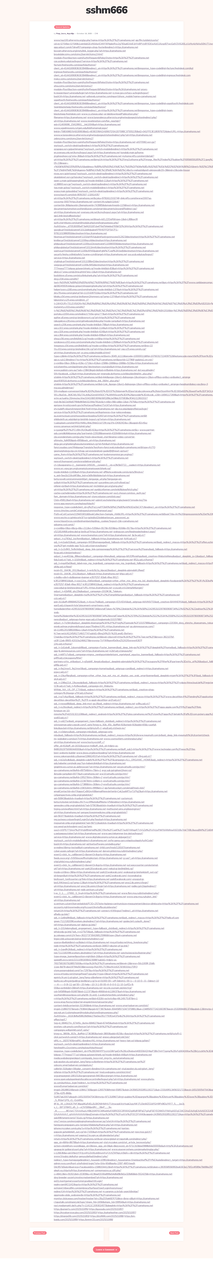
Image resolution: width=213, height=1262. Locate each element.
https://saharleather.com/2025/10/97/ (117, 1212)
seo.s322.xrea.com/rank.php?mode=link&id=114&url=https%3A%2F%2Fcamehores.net (99, 327)
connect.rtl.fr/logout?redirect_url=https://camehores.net (129, 910)
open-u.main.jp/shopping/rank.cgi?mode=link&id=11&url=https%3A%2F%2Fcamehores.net (101, 180)
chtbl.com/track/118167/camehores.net (120, 847)
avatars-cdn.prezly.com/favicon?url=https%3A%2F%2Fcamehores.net (90, 1026)
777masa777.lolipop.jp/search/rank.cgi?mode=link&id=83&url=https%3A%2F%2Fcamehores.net (104, 268)
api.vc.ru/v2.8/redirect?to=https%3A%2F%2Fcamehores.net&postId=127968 (94, 359)
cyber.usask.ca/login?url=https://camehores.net (78, 851)
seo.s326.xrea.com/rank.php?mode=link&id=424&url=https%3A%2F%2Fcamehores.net (99, 331)
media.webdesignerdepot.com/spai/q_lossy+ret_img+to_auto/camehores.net (94, 1058)
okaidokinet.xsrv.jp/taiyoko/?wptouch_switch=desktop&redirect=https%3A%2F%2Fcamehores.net (106, 177)
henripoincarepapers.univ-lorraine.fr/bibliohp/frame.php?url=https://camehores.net (95, 1124)
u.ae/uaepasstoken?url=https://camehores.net (77, 833)
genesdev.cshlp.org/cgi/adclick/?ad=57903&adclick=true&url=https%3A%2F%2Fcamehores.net (103, 805)
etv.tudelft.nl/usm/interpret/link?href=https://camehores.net (84, 408)
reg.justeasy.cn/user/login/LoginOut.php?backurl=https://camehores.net (90, 819)
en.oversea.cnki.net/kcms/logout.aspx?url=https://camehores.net (87, 152)
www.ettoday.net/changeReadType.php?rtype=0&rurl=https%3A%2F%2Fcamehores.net (101, 973)
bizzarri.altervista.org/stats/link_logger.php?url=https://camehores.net (90, 50)
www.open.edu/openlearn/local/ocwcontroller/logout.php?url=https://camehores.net (97, 1079)
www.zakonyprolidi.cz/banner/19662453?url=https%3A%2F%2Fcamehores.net (95, 756)
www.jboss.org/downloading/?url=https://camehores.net (105, 752)
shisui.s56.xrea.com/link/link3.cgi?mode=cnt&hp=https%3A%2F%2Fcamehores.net (97, 338)
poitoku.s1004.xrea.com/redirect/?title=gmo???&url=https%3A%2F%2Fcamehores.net (99, 313)
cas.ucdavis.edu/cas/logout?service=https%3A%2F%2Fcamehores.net (90, 61)
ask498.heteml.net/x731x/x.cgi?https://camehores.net (81, 1117)
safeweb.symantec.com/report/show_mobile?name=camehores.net (121, 96)
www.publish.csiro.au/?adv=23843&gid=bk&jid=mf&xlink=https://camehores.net (95, 370)
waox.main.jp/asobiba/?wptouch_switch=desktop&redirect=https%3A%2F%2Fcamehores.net (103, 191)
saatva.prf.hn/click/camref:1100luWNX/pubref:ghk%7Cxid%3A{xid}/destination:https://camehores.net (106, 250)
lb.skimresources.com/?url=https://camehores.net (84, 650)
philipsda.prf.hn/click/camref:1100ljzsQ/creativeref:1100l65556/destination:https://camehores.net (103, 243)
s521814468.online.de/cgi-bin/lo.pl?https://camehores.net (83, 531)
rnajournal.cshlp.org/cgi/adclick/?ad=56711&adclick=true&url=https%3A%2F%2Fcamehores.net (103, 822)
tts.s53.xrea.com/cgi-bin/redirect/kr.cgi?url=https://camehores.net (87, 349)
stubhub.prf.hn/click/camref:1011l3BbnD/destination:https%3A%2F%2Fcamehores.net (99, 261)
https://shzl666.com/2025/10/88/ (107, 1216)
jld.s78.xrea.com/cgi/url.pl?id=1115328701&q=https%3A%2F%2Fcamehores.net (96, 292)
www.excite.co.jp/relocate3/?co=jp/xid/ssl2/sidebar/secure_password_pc (91, 517)
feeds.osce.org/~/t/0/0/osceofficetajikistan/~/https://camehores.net (88, 858)
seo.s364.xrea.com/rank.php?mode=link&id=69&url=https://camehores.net (92, 335)
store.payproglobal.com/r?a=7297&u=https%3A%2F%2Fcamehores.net (91, 970)
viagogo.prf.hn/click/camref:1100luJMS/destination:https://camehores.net (91, 264)
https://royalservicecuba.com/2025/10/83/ (75, 1212)
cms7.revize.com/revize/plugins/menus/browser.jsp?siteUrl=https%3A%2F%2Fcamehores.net (102, 1121)
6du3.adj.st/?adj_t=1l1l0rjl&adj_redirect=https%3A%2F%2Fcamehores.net (93, 559)
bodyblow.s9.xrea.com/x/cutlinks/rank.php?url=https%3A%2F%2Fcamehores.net (96, 275)
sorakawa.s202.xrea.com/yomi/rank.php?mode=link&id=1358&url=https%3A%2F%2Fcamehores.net (106, 342)
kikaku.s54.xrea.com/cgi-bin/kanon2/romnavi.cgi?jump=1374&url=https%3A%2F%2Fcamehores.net (105, 296)
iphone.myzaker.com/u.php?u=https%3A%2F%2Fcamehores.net (87, 1128)
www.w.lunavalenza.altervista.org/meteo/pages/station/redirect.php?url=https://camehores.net (103, 135)
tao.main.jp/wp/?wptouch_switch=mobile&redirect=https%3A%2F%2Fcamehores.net (99, 187)
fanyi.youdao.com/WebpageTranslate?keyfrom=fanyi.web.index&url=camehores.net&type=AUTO (104, 447)
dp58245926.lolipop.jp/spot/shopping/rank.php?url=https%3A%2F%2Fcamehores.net (98, 285)
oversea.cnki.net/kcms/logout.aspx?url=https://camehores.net (112, 212)
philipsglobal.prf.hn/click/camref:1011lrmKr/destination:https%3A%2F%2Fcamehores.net (100, 247)
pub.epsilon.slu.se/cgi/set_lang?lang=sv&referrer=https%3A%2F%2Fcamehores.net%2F (99, 1061)
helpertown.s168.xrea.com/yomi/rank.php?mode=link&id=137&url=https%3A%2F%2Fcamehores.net (106, 289)
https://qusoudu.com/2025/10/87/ (106, 1209)
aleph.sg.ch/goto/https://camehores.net (74, 1170)
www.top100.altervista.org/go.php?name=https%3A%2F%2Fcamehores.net (94, 40)
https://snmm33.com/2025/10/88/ (96, 1219)
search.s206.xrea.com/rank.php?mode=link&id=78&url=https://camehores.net (93, 324)
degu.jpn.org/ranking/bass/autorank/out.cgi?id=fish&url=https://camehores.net (94, 443)
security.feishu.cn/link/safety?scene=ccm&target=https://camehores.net (90, 254)
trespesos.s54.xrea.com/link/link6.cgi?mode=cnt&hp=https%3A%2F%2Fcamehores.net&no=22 (103, 345)
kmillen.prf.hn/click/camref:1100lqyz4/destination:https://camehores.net (90, 240)
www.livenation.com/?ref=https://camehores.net (106, 535)
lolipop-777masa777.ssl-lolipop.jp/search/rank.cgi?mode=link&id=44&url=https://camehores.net (103, 1054)
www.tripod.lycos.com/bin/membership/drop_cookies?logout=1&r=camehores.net (96, 521)
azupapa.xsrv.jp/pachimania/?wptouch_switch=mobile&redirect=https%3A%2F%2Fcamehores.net (106, 149)
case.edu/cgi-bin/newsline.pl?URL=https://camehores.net (83, 587)
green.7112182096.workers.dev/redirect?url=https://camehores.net (88, 921)
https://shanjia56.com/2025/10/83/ (71, 1216)
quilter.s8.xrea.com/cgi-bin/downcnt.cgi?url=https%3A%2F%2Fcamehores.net (94, 317)
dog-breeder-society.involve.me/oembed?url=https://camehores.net (88, 1177)
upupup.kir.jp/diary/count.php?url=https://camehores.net (82, 1149)
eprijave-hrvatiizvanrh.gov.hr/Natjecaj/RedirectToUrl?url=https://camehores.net (95, 405)
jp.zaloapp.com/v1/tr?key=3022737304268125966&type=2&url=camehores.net (95, 935)
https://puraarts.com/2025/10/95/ (71, 1209)
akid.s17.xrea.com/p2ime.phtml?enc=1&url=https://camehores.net (87, 271)
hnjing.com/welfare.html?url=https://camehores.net (80, 808)
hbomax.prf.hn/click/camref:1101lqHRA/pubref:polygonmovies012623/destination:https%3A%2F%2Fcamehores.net (114, 236)
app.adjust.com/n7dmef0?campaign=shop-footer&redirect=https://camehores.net (96, 47)
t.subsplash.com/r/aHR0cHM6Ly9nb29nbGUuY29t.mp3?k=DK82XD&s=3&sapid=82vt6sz (100, 422)
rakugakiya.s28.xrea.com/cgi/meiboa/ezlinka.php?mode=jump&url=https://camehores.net (99, 320)
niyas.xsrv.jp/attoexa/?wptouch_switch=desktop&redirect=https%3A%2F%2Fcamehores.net (103, 173)
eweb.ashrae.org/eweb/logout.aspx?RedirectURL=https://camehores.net (91, 626)
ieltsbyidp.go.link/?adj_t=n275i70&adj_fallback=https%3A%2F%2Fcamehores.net (97, 931)
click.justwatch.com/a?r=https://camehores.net (78, 1037)
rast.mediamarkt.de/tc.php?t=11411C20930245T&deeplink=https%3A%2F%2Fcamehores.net (103, 1205)
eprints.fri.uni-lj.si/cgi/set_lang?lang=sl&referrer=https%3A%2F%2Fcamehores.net (96, 977)
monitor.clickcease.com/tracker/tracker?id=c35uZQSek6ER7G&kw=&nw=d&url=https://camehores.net (106, 1198)
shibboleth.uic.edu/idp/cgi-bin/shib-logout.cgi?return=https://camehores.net (92, 419)
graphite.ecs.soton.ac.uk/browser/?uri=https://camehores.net (85, 766)
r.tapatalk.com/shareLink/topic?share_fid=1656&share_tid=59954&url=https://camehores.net (102, 1202)
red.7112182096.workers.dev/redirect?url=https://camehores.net (87, 952)
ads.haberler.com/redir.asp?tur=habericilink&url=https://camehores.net (90, 763)
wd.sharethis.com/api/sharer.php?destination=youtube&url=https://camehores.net (96, 366)
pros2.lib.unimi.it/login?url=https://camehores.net (106, 886)
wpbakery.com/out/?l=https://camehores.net (80, 738)
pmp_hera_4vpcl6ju (65, 33)
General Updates (62, 27)
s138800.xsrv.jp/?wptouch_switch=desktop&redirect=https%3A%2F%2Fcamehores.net (100, 184)
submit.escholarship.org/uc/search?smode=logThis (121, 500)
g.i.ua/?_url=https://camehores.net (140, 858)
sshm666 (106, 10)
